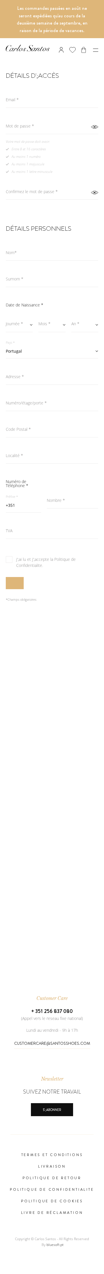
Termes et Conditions (52, 1154)
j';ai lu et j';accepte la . (46, 562)
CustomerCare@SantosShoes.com (52, 1043)
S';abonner (52, 1109)
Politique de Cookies (52, 1201)
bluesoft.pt (55, 1244)
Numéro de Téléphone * (17, 484)
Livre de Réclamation (52, 1212)
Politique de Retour (52, 1178)
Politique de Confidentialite (52, 1189)
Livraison (52, 1166)
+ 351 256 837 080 (52, 1011)
